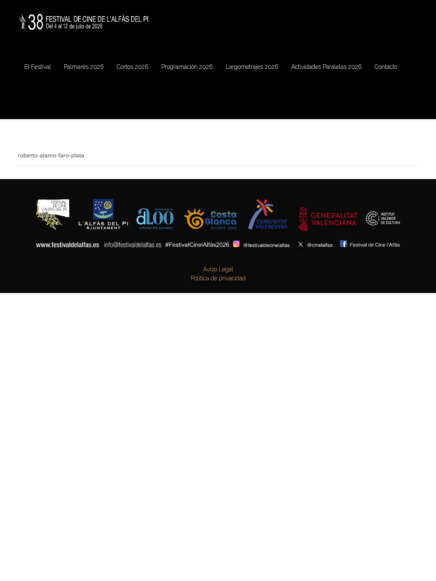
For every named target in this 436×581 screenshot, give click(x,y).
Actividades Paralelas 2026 (326, 66)
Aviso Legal (218, 269)
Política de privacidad (218, 278)
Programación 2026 (187, 66)
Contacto (386, 66)
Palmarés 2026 (84, 66)
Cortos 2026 (133, 66)
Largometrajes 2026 (252, 66)
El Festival (37, 66)
